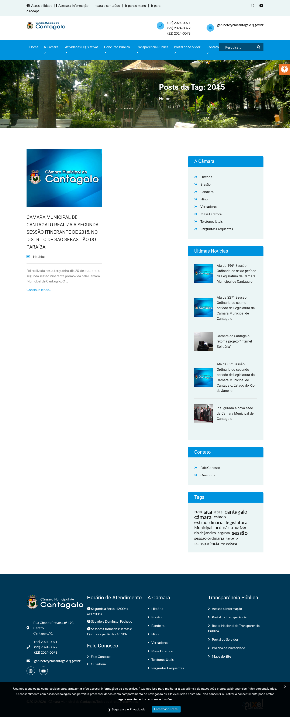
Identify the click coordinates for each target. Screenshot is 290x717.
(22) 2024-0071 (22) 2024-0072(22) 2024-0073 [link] (178, 28)
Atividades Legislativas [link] (81, 47)
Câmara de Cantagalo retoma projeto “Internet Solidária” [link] (234, 341)
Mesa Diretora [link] (211, 214)
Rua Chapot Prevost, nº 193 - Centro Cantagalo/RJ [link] (54, 628)
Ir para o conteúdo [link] (106, 5)
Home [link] (33, 47)
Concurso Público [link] (117, 47)
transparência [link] (206, 543)
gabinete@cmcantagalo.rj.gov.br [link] (240, 25)
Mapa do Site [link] (221, 656)
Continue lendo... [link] (39, 290)
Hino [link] (204, 199)
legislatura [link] (236, 522)
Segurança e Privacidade (128, 709)
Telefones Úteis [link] (211, 221)
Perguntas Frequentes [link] (216, 229)
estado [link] (220, 516)
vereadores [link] (229, 543)
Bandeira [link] (207, 192)
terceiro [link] (232, 538)
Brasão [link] (205, 184)
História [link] (206, 177)
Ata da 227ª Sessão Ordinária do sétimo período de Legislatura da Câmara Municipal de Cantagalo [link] (236, 308)
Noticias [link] (39, 256)
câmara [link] (203, 517)
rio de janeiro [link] (205, 532)
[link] (284, 69)
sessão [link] (240, 532)
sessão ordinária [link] (209, 538)
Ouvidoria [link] (207, 475)
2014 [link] (198, 512)
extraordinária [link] (209, 522)
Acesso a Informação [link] (73, 5)
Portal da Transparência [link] (229, 617)
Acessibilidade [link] (41, 5)
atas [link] (218, 511)
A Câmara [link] (51, 47)
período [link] (240, 527)
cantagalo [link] (236, 511)
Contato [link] (213, 47)
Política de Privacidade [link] (228, 648)
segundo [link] (224, 533)
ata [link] (208, 511)
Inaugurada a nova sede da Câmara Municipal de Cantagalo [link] (235, 413)
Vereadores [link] (208, 206)
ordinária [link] (223, 527)
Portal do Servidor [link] (187, 47)
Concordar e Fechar (166, 709)
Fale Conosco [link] (210, 467)
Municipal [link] (203, 527)
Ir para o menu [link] (135, 5)
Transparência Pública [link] (152, 47)
